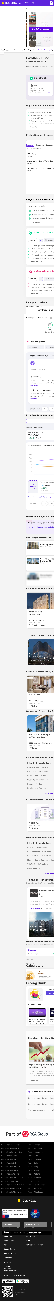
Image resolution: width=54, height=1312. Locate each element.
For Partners (9, 1241)
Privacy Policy (10, 1253)
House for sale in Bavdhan (38, 767)
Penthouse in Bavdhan (36, 788)
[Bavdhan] (51, 3)
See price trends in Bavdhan (39, 497)
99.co (28, 1241)
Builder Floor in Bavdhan (37, 776)
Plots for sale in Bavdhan (37, 771)
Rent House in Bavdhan (37, 847)
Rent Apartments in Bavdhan (39, 852)
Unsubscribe (9, 1262)
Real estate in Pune (9, 1156)
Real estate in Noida (9, 1170)
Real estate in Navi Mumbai (12, 1185)
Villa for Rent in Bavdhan (37, 864)
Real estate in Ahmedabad (12, 1177)
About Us (8, 1236)
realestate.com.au (33, 1232)
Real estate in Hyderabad (11, 1152)
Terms (6, 1245)
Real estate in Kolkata (10, 1174)
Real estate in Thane (9, 1181)
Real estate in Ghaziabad (11, 1192)
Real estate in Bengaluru (11, 1148)
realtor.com (30, 1236)
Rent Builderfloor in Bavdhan (39, 856)
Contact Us (8, 1258)
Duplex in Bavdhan (35, 784)
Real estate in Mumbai (10, 1145)
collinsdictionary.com (35, 1245)
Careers (7, 1232)
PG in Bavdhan (33, 868)
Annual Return (10, 1249)
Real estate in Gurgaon (10, 1167)
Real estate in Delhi (9, 1163)
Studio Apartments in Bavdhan (40, 780)
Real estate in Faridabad (11, 1188)
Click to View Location (41, 29)
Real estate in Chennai (10, 1159)
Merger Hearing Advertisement (10, 1268)
